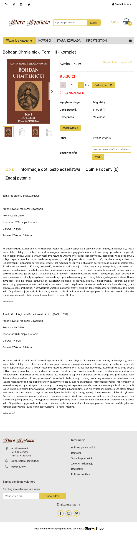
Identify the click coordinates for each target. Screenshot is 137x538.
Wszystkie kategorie (19, 40)
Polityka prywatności (83, 447)
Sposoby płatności (81, 458)
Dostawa (76, 452)
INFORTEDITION (96, 40)
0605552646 (18, 466)
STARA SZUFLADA (69, 40)
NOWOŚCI (44, 40)
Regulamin (77, 469)
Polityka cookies (80, 474)
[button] (78, 440)
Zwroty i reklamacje (82, 463)
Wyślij (98, 156)
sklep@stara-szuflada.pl (25, 460)
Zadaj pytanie (70, 128)
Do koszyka (101, 85)
